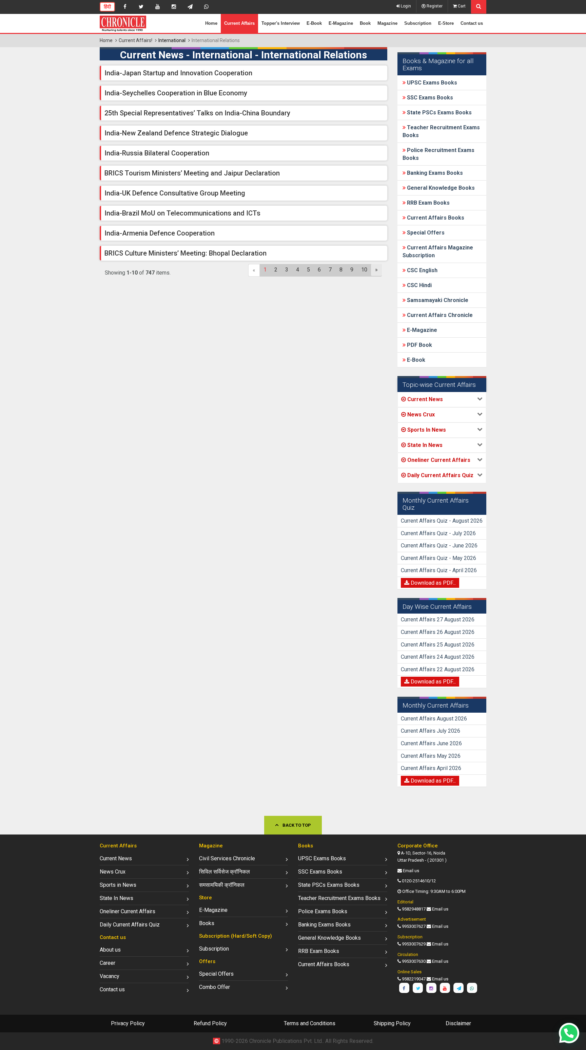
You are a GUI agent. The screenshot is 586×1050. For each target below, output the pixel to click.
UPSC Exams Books (431, 82)
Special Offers (425, 232)
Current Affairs (239, 23)
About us (110, 949)
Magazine (387, 23)
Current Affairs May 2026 (431, 756)
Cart (461, 6)
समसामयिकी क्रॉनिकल (222, 885)
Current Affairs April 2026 (431, 768)
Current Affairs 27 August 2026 (437, 619)
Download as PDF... (432, 583)
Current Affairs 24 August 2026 (437, 657)
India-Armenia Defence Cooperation (159, 233)
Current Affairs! (135, 40)
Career (107, 963)
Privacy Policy (128, 1023)
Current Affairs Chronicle (439, 315)
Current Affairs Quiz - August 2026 (442, 521)
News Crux (112, 871)
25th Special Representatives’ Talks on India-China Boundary (197, 113)
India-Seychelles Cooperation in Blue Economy (175, 93)
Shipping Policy (392, 1023)
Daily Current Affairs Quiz (130, 924)
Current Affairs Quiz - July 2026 (438, 533)
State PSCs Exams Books (439, 112)
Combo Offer (214, 987)
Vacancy (109, 976)
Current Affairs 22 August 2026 (437, 669)
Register (434, 6)
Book (365, 23)
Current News (116, 858)
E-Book (314, 23)
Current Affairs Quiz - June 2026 (439, 545)
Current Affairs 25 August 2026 (437, 644)
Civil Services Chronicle (227, 858)
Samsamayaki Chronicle (437, 300)
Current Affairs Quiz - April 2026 (439, 570)
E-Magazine (341, 23)
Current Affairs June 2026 (431, 743)
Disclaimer (458, 1023)
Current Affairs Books (435, 217)
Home (211, 23)
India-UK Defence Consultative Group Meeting (174, 193)
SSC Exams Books (429, 97)
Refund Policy (210, 1023)
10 (364, 269)
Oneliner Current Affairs (127, 911)
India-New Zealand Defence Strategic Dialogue (176, 133)
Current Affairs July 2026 (430, 731)
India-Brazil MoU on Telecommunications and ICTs (182, 213)
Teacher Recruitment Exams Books (339, 898)
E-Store (446, 23)
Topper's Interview (280, 23)
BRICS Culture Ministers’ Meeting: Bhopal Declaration (185, 253)
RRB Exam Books (428, 203)
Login (405, 6)
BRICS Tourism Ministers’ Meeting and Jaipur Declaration (192, 173)
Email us (411, 870)
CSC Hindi (419, 285)
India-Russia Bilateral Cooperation (156, 153)
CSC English (421, 270)
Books (206, 923)
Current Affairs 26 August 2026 (437, 632)
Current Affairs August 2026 (434, 718)
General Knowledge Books (440, 188)
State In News (116, 898)
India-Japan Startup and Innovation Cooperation (178, 73)
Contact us (472, 23)
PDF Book (419, 345)
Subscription (417, 23)
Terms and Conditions (309, 1023)
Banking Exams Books (434, 173)
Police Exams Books (322, 911)
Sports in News (118, 885)
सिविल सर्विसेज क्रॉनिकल (224, 871)
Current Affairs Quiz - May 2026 (438, 558)
